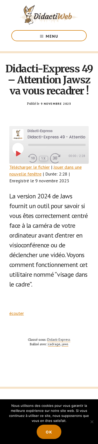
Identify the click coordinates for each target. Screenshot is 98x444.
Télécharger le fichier (29, 167)
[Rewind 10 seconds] (32, 158)
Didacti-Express (58, 339)
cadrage (54, 344)
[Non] (91, 421)
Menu (52, 36)
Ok (49, 432)
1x (43, 158)
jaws (65, 344)
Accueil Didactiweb (49, 15)
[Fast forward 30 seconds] (59, 158)
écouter (16, 313)
